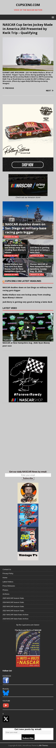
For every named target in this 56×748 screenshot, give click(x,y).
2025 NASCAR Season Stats (13, 598)
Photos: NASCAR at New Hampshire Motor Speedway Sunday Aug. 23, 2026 (40, 267)
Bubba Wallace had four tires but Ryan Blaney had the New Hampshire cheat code (15, 267)
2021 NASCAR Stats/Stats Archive (15, 614)
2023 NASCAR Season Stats (13, 606)
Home (5, 577)
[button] (52, 17)
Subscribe (28, 478)
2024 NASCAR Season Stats (13, 602)
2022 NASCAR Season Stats (13, 610)
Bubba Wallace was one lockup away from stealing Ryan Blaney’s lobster (15, 249)
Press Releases (9, 586)
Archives (6, 594)
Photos (5, 590)
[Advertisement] (28, 439)
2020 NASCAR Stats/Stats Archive (15, 619)
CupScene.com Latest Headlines (23, 281)
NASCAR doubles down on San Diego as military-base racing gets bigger (25, 228)
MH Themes (43, 745)
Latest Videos (8, 582)
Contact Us (7, 569)
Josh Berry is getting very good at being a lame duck (39, 249)
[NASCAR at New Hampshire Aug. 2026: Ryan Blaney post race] (28, 327)
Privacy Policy (8, 573)
